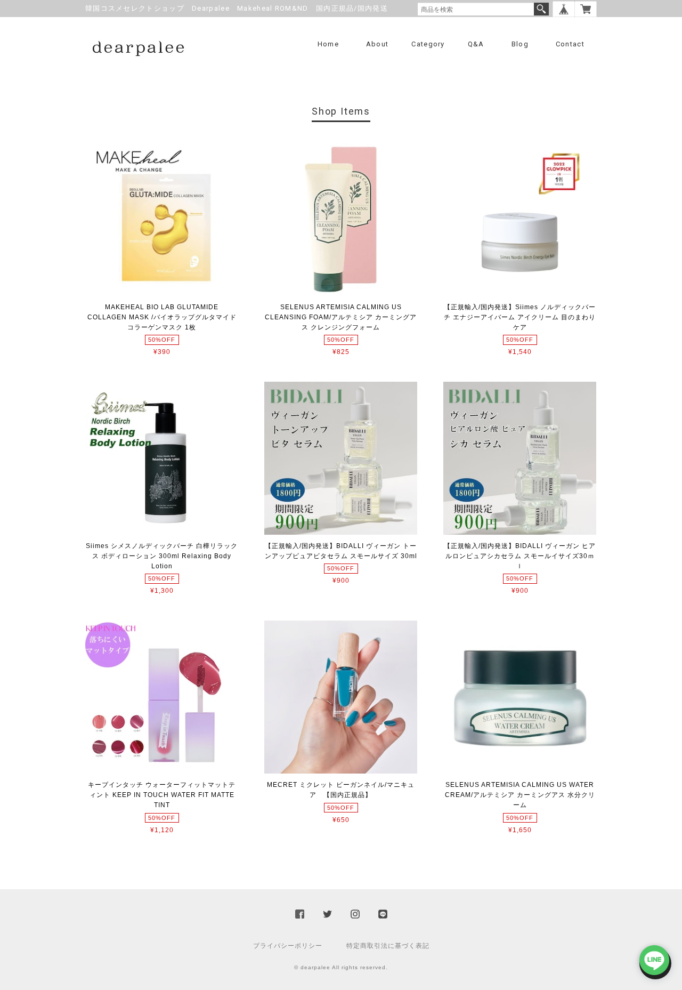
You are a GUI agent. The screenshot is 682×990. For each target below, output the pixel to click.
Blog (520, 44)
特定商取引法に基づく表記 (387, 945)
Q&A (476, 44)
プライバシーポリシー (287, 945)
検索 (541, 9)
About (377, 44)
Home (328, 44)
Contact (570, 44)
